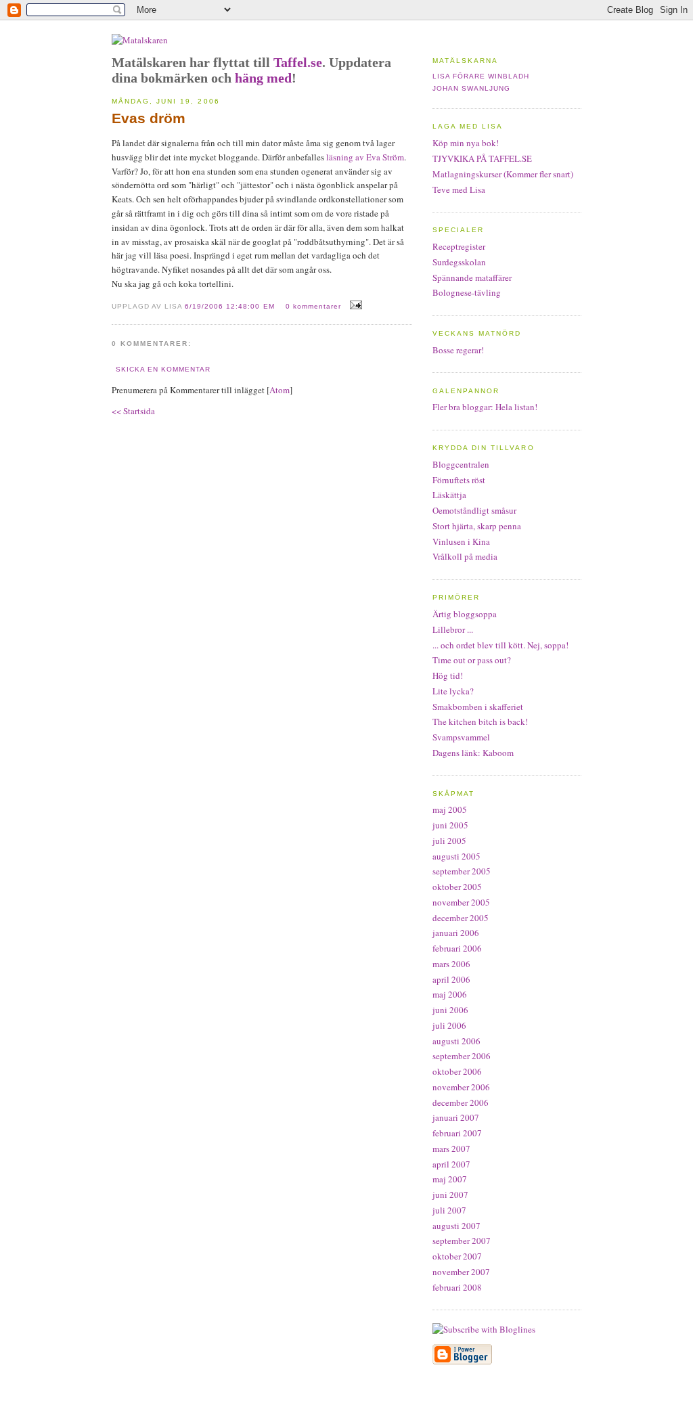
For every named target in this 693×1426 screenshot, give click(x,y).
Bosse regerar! (458, 350)
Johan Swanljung (471, 88)
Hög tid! (447, 675)
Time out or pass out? (471, 660)
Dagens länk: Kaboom (473, 753)
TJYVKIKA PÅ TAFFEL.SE (482, 158)
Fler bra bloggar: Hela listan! (484, 407)
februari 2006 (457, 948)
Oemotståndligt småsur (474, 510)
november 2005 (461, 902)
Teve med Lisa (458, 189)
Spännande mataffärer (472, 277)
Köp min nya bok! (465, 143)
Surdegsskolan (459, 262)
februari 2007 (457, 1133)
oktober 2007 (457, 1256)
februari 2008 (457, 1287)
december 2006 (460, 1102)
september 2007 (461, 1240)
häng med (263, 77)
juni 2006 (450, 1010)
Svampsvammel (461, 737)
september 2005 (461, 871)
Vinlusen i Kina (461, 541)
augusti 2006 (456, 1041)
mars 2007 (451, 1148)
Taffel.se (297, 62)
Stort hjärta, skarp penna (476, 526)
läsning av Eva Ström (364, 157)
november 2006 (461, 1087)
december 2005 (460, 918)
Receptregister (458, 246)
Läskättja (449, 495)
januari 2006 (455, 933)
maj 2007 (449, 1179)
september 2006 (461, 1056)
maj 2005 (449, 809)
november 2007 (461, 1272)
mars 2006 (451, 964)
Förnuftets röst (458, 480)
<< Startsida (133, 411)
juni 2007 (450, 1194)
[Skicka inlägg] (354, 305)
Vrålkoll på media (464, 556)
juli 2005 (449, 840)
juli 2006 (449, 1025)
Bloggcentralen (460, 464)
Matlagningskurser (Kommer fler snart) (502, 174)
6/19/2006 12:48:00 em (231, 306)
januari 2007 (455, 1117)
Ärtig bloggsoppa (464, 614)
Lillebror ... (452, 629)
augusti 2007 (456, 1226)
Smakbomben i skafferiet (477, 706)
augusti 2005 (456, 856)
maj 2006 (449, 994)
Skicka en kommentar (163, 369)
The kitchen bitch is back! (480, 721)
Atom (279, 390)
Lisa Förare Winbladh (480, 76)
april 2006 (451, 979)
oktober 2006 (457, 1071)
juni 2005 (450, 825)
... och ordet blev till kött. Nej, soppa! (500, 645)
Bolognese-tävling (466, 292)
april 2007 (451, 1164)
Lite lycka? (453, 691)
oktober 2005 (457, 887)
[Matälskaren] (140, 40)
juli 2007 (449, 1210)
